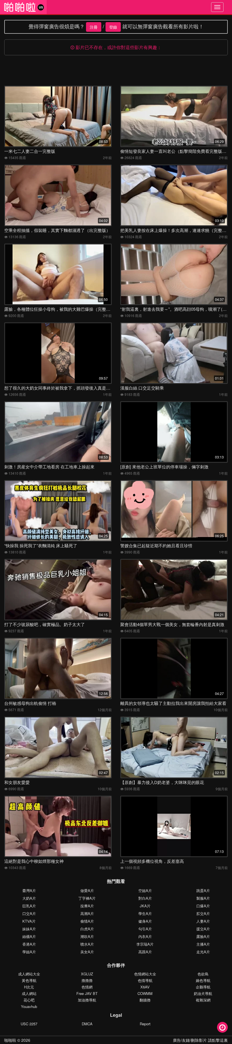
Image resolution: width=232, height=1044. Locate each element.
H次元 (29, 987)
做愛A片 (87, 890)
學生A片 (145, 913)
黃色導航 (29, 980)
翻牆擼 (145, 1000)
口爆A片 (203, 905)
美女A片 (87, 951)
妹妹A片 (29, 928)
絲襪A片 (29, 936)
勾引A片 (145, 928)
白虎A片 (87, 928)
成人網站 (29, 993)
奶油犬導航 (203, 993)
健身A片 (145, 921)
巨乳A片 (29, 905)
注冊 (94, 27)
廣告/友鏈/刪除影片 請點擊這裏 (200, 1040)
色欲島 (203, 974)
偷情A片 (87, 921)
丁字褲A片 (87, 898)
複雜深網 (203, 1000)
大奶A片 (29, 898)
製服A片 (203, 898)
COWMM (145, 993)
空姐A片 (145, 890)
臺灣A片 (29, 890)
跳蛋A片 (203, 890)
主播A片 (203, 944)
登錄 (113, 27)
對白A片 (145, 898)
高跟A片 (145, 951)
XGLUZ (87, 974)
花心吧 (29, 1000)
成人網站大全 (29, 974)
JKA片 (145, 905)
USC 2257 (29, 1023)
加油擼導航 (87, 1000)
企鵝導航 (203, 987)
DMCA (87, 1023)
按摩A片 (87, 905)
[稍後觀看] (222, 1027)
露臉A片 (203, 936)
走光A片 (203, 951)
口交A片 (29, 913)
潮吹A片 (87, 936)
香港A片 (29, 944)
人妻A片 (203, 921)
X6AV (145, 987)
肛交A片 (203, 913)
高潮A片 (87, 913)
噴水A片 (87, 944)
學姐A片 (29, 951)
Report (145, 1023)
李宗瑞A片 (145, 944)
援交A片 (203, 928)
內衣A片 (145, 936)
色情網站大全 (145, 974)
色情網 (87, 987)
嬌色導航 (203, 980)
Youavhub (29, 1006)
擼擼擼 (87, 980)
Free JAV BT (87, 993)
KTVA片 (29, 921)
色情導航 (145, 980)
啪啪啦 (10, 1040)
